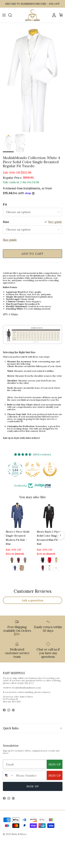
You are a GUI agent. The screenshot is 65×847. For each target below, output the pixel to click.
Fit (5, 204)
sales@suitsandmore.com (27, 687)
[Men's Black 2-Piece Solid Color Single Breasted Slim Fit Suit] (43, 560)
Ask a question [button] (32, 600)
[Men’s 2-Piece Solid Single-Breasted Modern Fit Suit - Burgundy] (18, 560)
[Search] (12, 15)
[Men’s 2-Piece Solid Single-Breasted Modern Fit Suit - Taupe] (22, 568)
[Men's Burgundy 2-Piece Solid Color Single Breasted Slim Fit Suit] (43, 568)
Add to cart (32, 253)
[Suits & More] (32, 15)
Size (6, 222)
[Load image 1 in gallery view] (32, 77)
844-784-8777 (27, 683)
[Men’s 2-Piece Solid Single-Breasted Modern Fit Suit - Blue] (15, 568)
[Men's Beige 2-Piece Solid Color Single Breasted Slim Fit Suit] (56, 560)
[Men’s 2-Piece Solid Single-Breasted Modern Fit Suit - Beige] (12, 560)
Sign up (33, 786)
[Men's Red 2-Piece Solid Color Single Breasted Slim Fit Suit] (49, 560)
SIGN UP (55, 764)
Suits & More (19, 834)
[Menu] (4, 15)
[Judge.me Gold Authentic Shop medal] (32, 469)
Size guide (10, 239)
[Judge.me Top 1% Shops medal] (50, 469)
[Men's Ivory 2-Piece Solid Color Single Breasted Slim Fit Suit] (49, 568)
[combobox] (8, 775)
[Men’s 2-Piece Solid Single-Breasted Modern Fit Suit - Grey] (25, 560)
